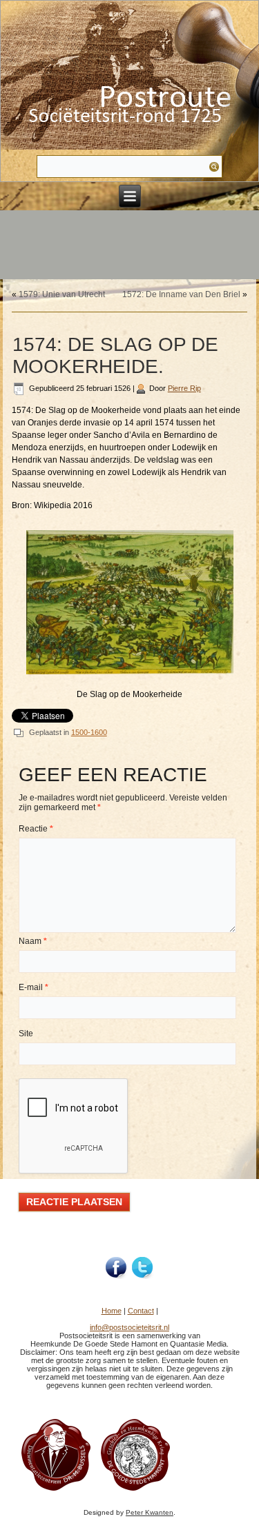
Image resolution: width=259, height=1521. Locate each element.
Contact (141, 1311)
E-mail (33, 987)
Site (26, 1033)
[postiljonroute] (117, 1268)
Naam (33, 941)
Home (112, 1311)
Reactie (36, 829)
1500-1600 (89, 732)
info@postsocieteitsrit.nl (129, 1327)
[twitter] (143, 1268)
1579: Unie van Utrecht (62, 294)
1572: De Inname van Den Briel (181, 294)
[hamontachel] (56, 1491)
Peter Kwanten (149, 1512)
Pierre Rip (184, 388)
